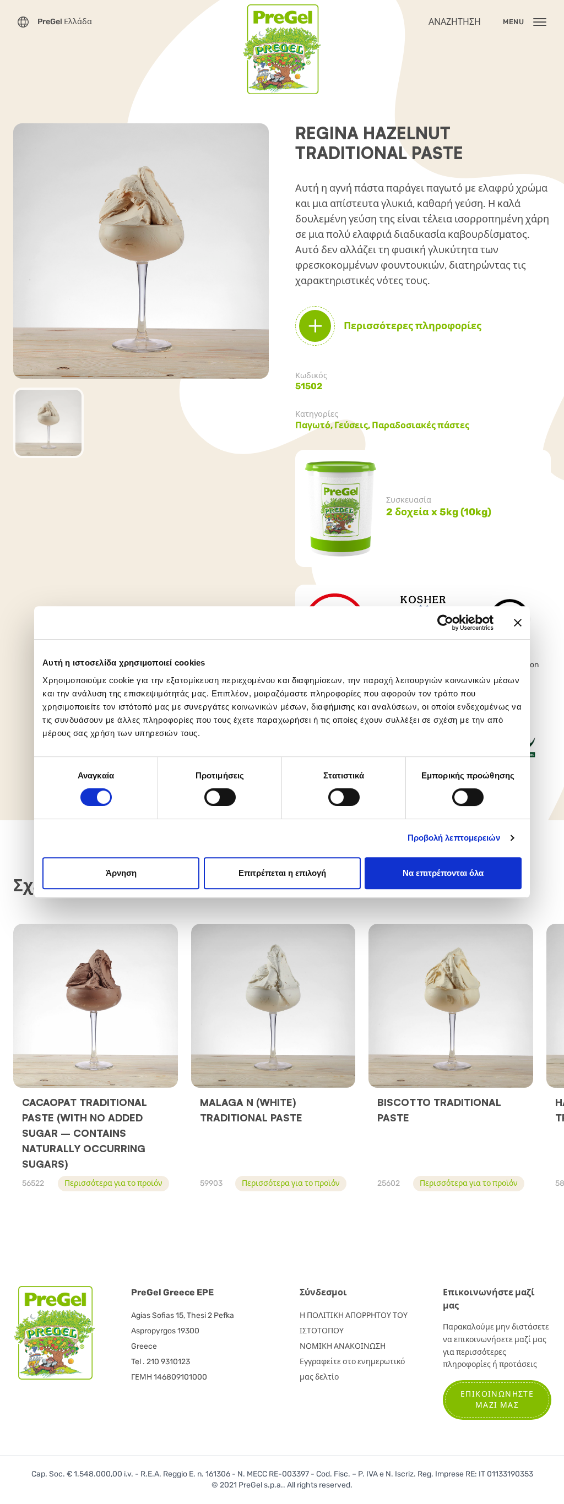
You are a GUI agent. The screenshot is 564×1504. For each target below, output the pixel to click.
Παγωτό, (314, 425)
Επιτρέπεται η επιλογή (282, 873)
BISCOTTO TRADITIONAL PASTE (439, 1110)
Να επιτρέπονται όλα (443, 873)
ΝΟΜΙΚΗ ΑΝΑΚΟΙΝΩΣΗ (343, 1346)
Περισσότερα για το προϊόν (113, 1183)
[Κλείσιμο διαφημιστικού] (518, 622)
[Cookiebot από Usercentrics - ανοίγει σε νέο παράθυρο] (445, 622)
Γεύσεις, (353, 425)
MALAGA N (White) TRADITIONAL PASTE (251, 1110)
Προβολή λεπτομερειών (454, 837)
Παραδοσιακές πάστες (420, 425)
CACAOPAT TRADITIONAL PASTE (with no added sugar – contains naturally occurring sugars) (84, 1133)
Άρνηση (121, 873)
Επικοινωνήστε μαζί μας (497, 1399)
